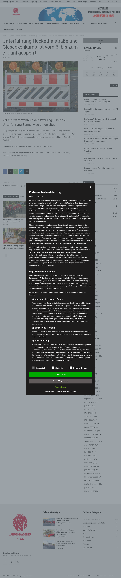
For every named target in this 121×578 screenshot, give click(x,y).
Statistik (59, 368)
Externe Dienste (80, 368)
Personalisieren (60, 387)
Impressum (49, 391)
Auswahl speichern (60, 381)
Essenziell (40, 368)
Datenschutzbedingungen (66, 391)
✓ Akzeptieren (60, 374)
